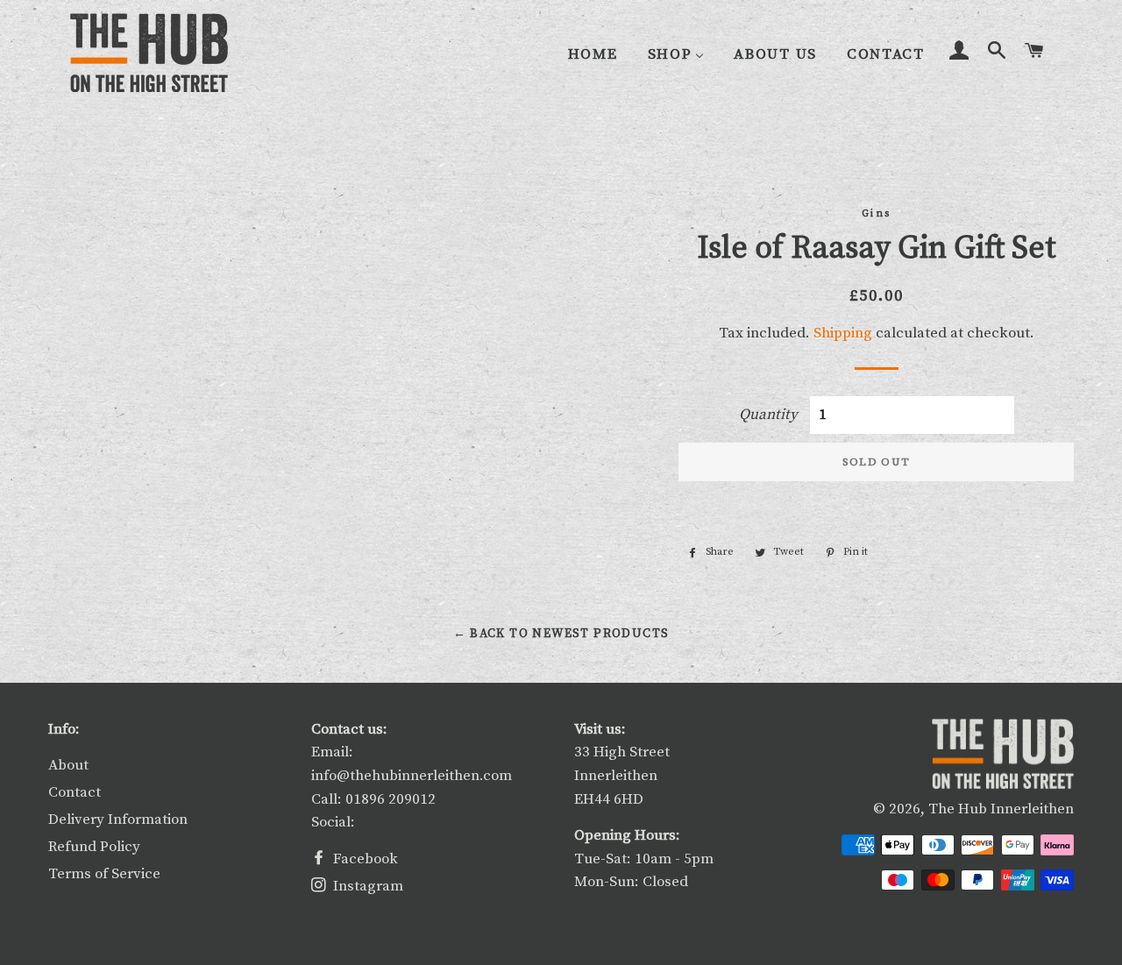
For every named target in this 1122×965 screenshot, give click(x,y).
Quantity (768, 414)
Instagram (366, 886)
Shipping (842, 333)
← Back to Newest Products (561, 634)
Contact (74, 792)
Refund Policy (94, 846)
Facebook (364, 859)
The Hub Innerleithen (1001, 809)
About (68, 765)
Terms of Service (104, 873)
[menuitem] (593, 54)
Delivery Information (118, 819)
